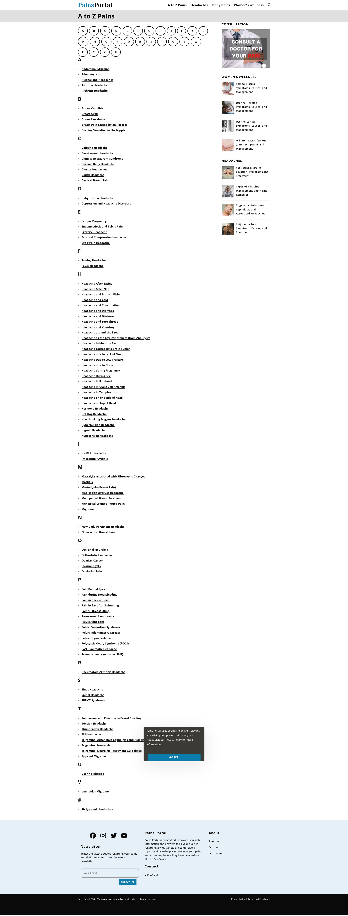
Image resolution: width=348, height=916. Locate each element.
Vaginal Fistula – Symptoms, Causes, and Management (251, 88)
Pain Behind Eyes (93, 589)
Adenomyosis (91, 74)
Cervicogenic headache (97, 153)
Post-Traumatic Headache (99, 649)
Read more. (160, 859)
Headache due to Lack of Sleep (102, 354)
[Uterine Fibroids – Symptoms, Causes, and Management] (228, 107)
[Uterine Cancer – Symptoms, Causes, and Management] (228, 126)
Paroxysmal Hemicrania (98, 616)
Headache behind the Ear (99, 343)
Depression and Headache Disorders (106, 203)
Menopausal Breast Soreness (101, 498)
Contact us (152, 874)
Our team (215, 847)
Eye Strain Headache (96, 243)
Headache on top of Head (99, 403)
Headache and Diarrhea (98, 310)
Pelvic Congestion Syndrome (101, 627)
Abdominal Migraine (95, 69)
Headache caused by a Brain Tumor (106, 348)
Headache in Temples (96, 392)
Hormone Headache (95, 408)
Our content (217, 853)
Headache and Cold (95, 300)
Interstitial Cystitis (95, 458)
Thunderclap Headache (97, 729)
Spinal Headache (93, 695)
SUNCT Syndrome (93, 700)
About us (215, 841)
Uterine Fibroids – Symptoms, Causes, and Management (251, 107)
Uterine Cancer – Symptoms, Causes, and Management (251, 126)
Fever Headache (92, 266)
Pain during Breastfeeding (99, 594)
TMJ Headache (91, 734)
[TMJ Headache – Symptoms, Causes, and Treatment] (228, 229)
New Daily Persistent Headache (103, 526)
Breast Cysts (90, 114)
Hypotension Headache (97, 435)
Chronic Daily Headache (98, 164)
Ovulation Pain (92, 571)
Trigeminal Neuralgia (96, 745)
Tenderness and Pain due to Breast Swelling (111, 718)
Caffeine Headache (94, 147)
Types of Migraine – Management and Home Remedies (251, 190)
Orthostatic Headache (97, 555)
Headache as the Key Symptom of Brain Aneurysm (116, 338)
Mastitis (87, 482)
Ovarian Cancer (92, 560)
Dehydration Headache (97, 198)
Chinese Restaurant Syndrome (102, 158)
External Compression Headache (104, 237)
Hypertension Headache (98, 425)
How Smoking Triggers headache (104, 419)
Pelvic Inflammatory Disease (101, 632)
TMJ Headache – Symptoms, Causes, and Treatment (251, 228)
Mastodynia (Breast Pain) (99, 487)
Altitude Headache (94, 85)
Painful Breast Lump (95, 611)
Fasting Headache (94, 260)
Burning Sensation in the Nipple (103, 130)
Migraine (88, 509)
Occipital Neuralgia (95, 549)
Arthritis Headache (95, 90)
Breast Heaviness (93, 119)
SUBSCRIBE (128, 882)
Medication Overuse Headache (103, 492)
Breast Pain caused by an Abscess (104, 124)
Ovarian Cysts (91, 566)
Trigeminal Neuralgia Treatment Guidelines (112, 750)
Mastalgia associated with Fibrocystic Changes (113, 476)
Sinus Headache (92, 689)
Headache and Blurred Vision (101, 294)
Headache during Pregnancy (101, 370)
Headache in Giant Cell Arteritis (103, 387)
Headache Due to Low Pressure (103, 359)
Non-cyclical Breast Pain (98, 532)
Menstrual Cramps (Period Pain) (103, 503)
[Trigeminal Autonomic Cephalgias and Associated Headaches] (228, 210)
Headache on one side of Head (102, 397)
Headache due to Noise (97, 365)
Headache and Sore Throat (100, 321)
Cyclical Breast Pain (95, 180)
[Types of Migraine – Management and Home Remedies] (228, 191)
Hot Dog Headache (94, 414)
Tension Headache (94, 723)
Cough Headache (93, 175)
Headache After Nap (95, 289)
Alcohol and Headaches (97, 80)
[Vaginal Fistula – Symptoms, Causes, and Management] (228, 88)
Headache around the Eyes (100, 332)
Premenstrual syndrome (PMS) (102, 654)
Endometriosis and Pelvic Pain (102, 226)
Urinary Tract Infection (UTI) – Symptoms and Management (251, 144)
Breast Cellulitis (92, 108)
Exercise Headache (94, 232)
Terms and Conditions (259, 899)
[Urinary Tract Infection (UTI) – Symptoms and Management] (228, 145)
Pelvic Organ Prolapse (96, 638)
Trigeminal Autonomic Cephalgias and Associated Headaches (123, 740)
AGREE (174, 757)
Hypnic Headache (93, 430)
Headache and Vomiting (98, 327)
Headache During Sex (96, 376)
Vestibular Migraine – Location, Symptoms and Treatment (252, 172)
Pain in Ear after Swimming (100, 605)
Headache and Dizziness (98, 316)
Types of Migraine (94, 756)
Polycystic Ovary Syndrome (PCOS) (105, 643)
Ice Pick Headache (94, 453)
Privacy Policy (238, 899)
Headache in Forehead (97, 381)
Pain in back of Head (95, 600)
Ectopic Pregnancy (94, 221)
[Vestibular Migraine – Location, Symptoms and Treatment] (228, 172)
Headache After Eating (97, 283)
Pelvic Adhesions (93, 621)
